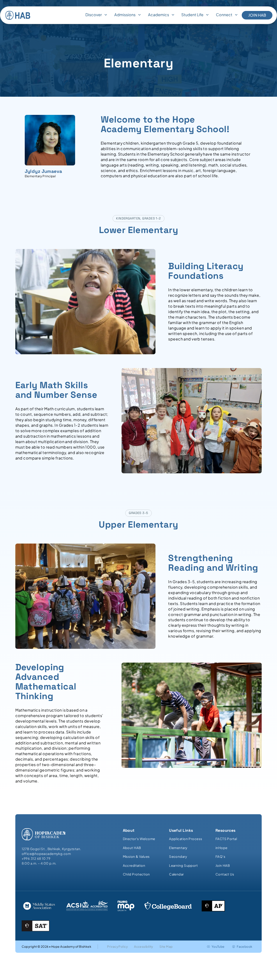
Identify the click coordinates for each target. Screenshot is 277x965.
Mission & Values (136, 856)
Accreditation (134, 865)
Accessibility (143, 946)
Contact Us (224, 874)
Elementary (178, 848)
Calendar (176, 874)
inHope (221, 848)
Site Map (166, 946)
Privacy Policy (117, 946)
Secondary (178, 856)
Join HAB (257, 15)
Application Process (185, 839)
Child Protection (136, 874)
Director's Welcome (139, 839)
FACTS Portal (226, 839)
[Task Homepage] (17, 15)
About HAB (132, 848)
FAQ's (220, 856)
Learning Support (183, 865)
